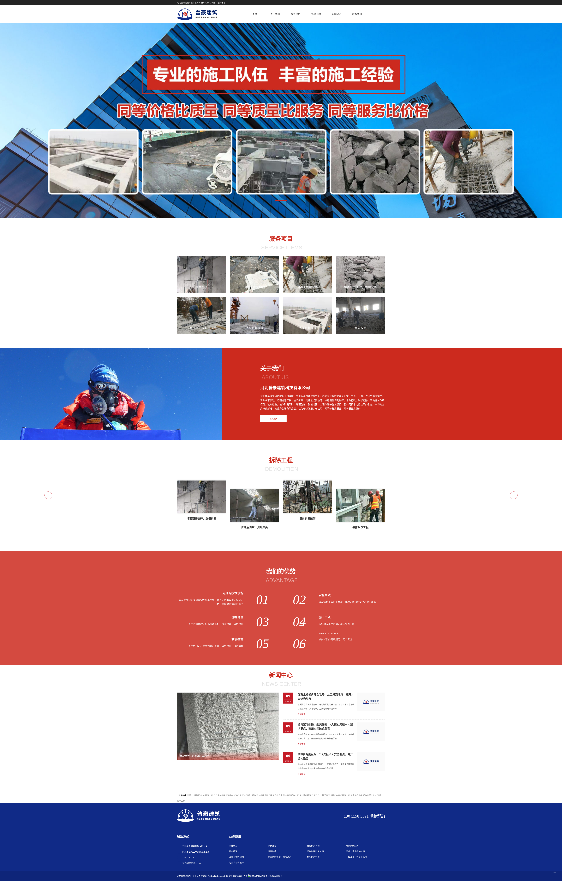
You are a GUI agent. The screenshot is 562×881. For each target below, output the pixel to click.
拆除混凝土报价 (370, 795)
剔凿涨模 (272, 846)
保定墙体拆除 (305, 795)
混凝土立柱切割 (236, 857)
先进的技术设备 (232, 593)
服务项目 (295, 14)
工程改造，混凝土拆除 (356, 857)
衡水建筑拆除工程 (291, 795)
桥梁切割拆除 (313, 857)
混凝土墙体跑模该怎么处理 (194, 756)
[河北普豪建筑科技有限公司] (197, 14)
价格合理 (237, 617)
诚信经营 (237, 639)
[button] (281, 200)
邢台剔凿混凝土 (275, 795)
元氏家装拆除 (219, 795)
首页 (254, 14)
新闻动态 (336, 14)
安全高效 (325, 595)
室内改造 (233, 851)
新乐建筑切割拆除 (330, 795)
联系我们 (357, 14)
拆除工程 (316, 14)
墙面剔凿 (272, 851)
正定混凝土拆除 (249, 795)
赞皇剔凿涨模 (356, 795)
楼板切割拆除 (313, 846)
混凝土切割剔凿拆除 (196, 795)
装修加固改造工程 (315, 851)
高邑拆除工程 (344, 795)
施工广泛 (325, 617)
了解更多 (273, 418)
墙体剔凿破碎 (352, 846)
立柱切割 (233, 846)
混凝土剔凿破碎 (236, 863)
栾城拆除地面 (262, 795)
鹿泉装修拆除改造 (234, 795)
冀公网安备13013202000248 (270, 876)
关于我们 (275, 14)
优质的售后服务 (329, 632)
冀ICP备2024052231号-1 (236, 876)
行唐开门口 (316, 795)
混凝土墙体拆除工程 (355, 851)
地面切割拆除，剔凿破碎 (279, 857)
